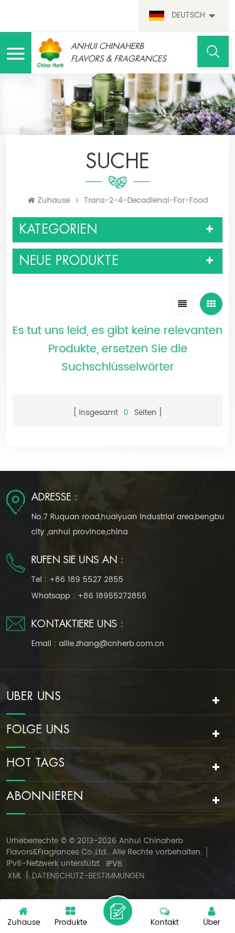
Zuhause (54, 201)
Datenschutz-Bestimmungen (88, 876)
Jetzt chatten (117, 911)
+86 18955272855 (112, 596)
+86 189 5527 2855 (86, 580)
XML (15, 876)
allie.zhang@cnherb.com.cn (111, 644)
